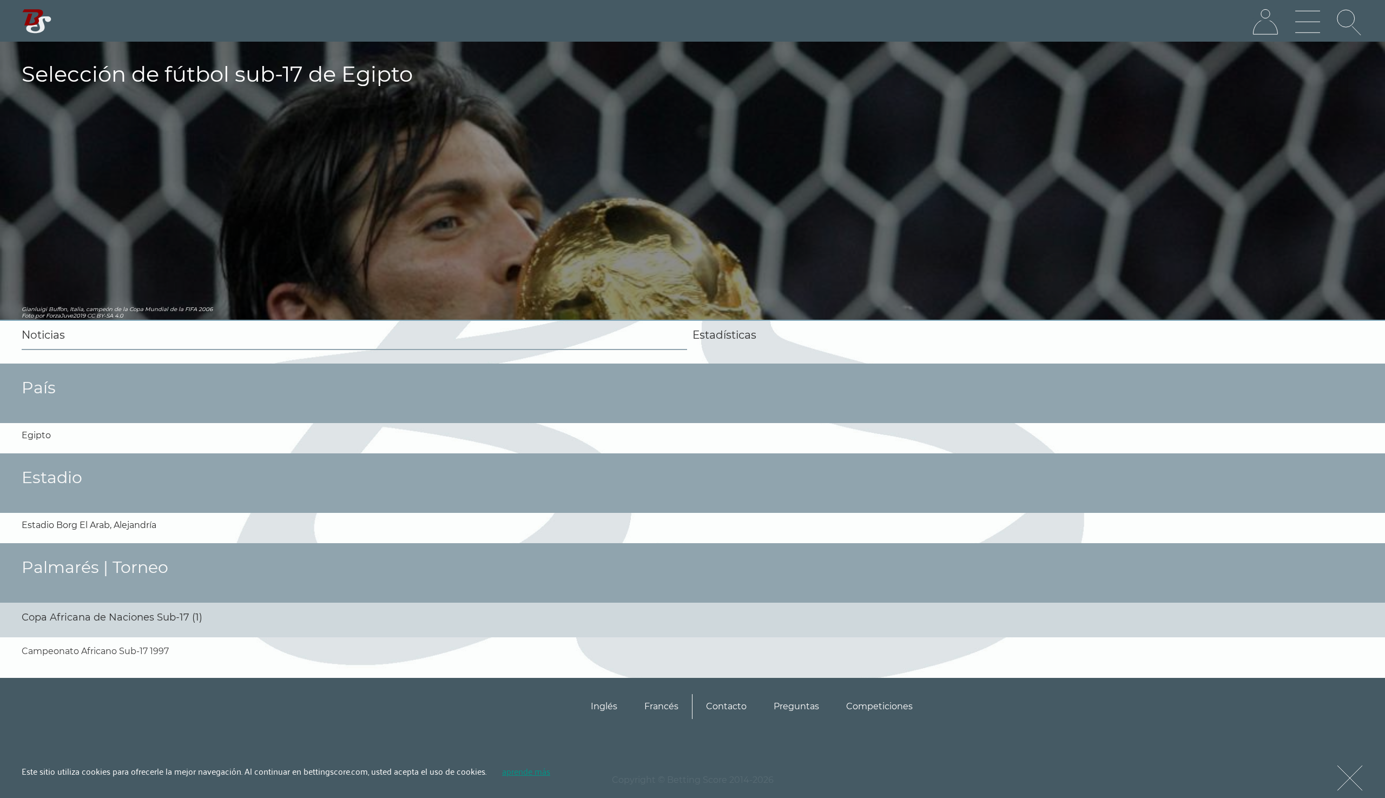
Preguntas (796, 706)
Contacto (726, 706)
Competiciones (879, 706)
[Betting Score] (37, 21)
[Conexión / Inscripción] (1265, 22)
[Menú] (1307, 22)
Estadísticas (724, 334)
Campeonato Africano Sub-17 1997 (95, 651)
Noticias (43, 334)
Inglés (604, 706)
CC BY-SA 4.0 (105, 315)
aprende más (526, 771)
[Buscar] (1349, 22)
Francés (661, 706)
